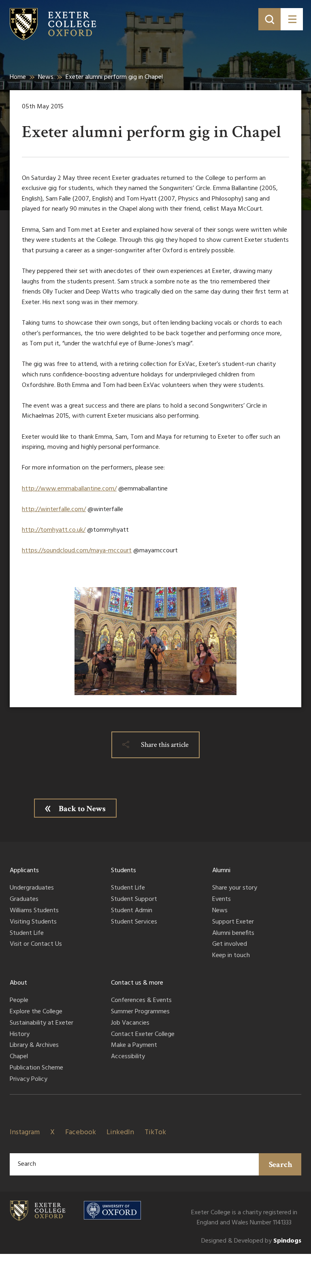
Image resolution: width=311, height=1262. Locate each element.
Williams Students (34, 911)
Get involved (229, 944)
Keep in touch (231, 956)
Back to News (82, 808)
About (18, 983)
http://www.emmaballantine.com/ (69, 489)
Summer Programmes (140, 1012)
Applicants (24, 870)
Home (18, 77)
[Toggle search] (269, 19)
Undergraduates (32, 888)
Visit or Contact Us (36, 944)
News (45, 77)
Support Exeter (233, 922)
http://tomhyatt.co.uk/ (53, 530)
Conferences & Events (141, 1001)
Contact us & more (137, 983)
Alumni (221, 870)
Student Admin (131, 911)
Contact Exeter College (143, 1035)
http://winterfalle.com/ (54, 509)
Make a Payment (134, 1046)
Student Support (134, 900)
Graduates (24, 900)
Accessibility (128, 1057)
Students (123, 870)
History (20, 1035)
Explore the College (36, 1012)
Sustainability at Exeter (41, 1023)
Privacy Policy (28, 1079)
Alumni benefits (233, 934)
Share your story (234, 888)
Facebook (80, 1132)
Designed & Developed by (251, 1241)
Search (280, 1164)
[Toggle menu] (292, 19)
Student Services (134, 922)
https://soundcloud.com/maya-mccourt (77, 550)
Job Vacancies (130, 1023)
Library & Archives (34, 1046)
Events (221, 900)
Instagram (25, 1132)
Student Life (27, 934)
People (19, 1001)
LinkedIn (120, 1132)
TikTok (155, 1132)
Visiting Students (33, 922)
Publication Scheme (36, 1068)
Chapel (19, 1057)
